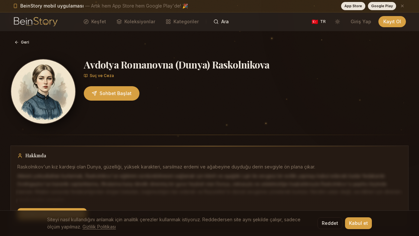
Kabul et (358, 223)
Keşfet (98, 21)
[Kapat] (402, 6)
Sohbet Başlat (116, 93)
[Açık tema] (337, 22)
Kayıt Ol (392, 21)
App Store (353, 6)
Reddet (330, 223)
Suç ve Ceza (102, 75)
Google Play (382, 6)
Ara (225, 21)
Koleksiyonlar (139, 21)
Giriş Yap (361, 21)
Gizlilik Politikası (99, 226)
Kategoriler (186, 21)
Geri (25, 42)
